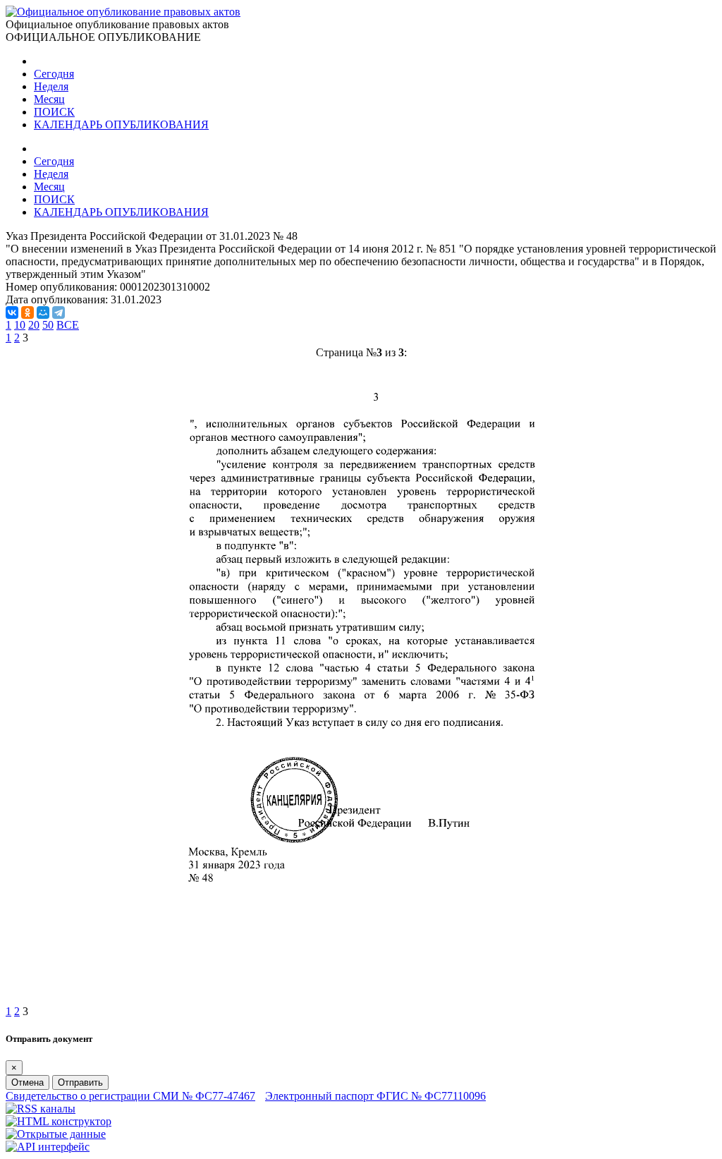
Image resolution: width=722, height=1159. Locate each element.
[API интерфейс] (48, 1147)
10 (19, 325)
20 (33, 325)
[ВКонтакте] (12, 312)
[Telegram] (58, 312)
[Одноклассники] (27, 312)
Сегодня (54, 74)
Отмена (27, 1082)
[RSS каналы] (40, 1109)
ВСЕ (67, 325)
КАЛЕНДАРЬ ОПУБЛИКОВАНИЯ (121, 125)
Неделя (51, 86)
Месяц (49, 99)
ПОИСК (54, 112)
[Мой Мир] (43, 312)
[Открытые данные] (56, 1134)
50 (48, 325)
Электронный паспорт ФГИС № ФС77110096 (375, 1096)
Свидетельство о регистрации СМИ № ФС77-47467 (130, 1096)
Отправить (80, 1082)
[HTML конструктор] (58, 1121)
